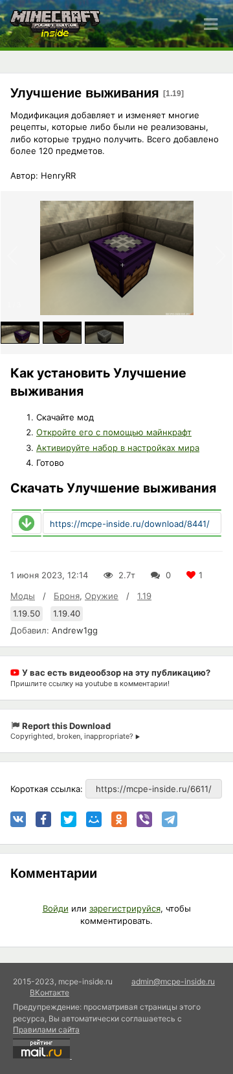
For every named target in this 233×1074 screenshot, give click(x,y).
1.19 (144, 596)
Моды (22, 596)
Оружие (101, 596)
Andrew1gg (75, 630)
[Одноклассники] (119, 819)
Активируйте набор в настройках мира (117, 447)
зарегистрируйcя (125, 908)
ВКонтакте (49, 992)
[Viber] (144, 819)
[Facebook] (43, 819)
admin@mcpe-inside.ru (173, 981)
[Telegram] (169, 819)
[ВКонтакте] (18, 819)
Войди (56, 908)
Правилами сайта (46, 1029)
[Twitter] (68, 819)
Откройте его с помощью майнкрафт (114, 432)
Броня (67, 596)
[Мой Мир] (94, 819)
